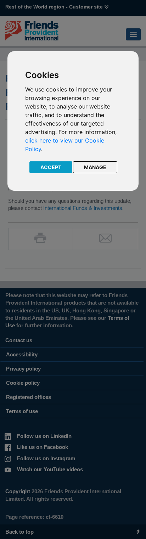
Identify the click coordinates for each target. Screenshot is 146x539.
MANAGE (95, 167)
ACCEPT (50, 167)
